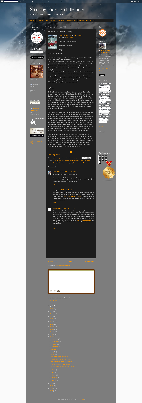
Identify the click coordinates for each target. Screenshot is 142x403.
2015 (51, 337)
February (54, 377)
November (54, 341)
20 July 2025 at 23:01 (67, 190)
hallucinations (52, 163)
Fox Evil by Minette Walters (59, 356)
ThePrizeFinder (52, 300)
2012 (51, 388)
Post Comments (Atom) (63, 265)
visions (87, 163)
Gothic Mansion (85, 160)
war (91, 163)
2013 (51, 386)
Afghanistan (60, 160)
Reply (54, 184)
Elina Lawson (57, 208)
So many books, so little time (57, 9)
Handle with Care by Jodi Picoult (61, 359)
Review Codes (71, 20)
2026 (51, 309)
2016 (51, 334)
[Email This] (82, 158)
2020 (51, 324)
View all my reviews (54, 155)
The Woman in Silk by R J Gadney (61, 361)
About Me (40, 20)
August (53, 349)
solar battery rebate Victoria (72, 196)
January (54, 380)
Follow (100, 126)
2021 (51, 321)
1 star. (55, 160)
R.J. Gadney (78, 35)
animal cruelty (69, 160)
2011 (51, 391)
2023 (51, 316)
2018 (51, 329)
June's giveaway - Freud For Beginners (63, 366)
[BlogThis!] (84, 158)
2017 (51, 331)
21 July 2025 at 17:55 (68, 208)
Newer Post (52, 262)
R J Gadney (60, 163)
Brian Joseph (57, 171)
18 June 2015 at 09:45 (69, 171)
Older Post (89, 262)
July (52, 352)
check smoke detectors (83, 220)
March (53, 375)
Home (32, 20)
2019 (51, 326)
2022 (51, 319)
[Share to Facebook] (88, 158)
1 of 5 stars (69, 37)
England (76, 160)
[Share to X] (86, 158)
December (54, 339)
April (53, 372)
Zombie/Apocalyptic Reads (87, 20)
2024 (51, 314)
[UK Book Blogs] (109, 181)
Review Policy (50, 20)
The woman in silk (78, 163)
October (54, 344)
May (52, 370)
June (53, 354)
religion (67, 163)
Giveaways (61, 20)
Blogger (82, 399)
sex (71, 163)
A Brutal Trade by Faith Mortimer (61, 364)
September (55, 346)
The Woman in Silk (65, 35)
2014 (51, 383)
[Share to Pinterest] (90, 158)
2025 (51, 311)
